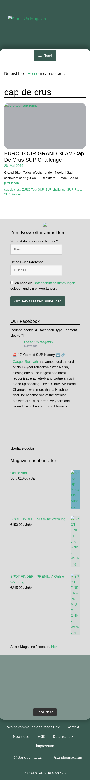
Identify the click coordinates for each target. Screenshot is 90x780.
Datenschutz (63, 736)
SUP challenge (55, 189)
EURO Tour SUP (33, 189)
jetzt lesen (11, 183)
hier (54, 647)
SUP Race (74, 189)
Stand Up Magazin (38, 342)
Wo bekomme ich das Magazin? (33, 727)
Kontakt (73, 727)
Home (33, 73)
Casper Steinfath (25, 362)
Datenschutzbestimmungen (54, 283)
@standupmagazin (29, 757)
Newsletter (21, 736)
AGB (42, 736)
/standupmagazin (68, 757)
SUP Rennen (12, 194)
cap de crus (12, 189)
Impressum (45, 746)
